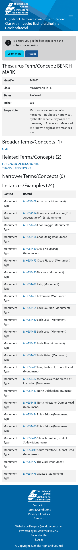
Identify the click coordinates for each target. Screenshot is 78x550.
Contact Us (39, 505)
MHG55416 (29, 438)
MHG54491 (29, 343)
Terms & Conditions (39, 509)
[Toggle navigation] (71, 15)
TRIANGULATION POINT (16, 168)
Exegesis (34, 526)
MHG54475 (29, 260)
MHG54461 (29, 296)
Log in (39, 539)
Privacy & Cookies (39, 514)
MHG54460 (29, 320)
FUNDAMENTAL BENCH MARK (20, 164)
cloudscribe (40, 535)
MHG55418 (29, 402)
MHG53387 (29, 379)
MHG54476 (29, 473)
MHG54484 (29, 414)
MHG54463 (29, 331)
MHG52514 (29, 213)
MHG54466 (29, 237)
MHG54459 (29, 248)
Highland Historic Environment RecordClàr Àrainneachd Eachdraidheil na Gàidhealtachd (35, 23)
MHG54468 (29, 201)
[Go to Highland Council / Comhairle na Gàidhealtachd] (16, 7)
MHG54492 (29, 284)
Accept (32, 53)
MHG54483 (29, 391)
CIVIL (5, 149)
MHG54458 (29, 225)
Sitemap (39, 518)
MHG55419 (29, 367)
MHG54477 (29, 462)
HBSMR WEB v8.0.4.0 (46, 531)
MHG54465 (29, 308)
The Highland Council (50, 546)
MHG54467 (29, 355)
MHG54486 (29, 426)
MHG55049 (29, 450)
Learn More (14, 53)
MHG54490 (29, 272)
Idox (47, 526)
